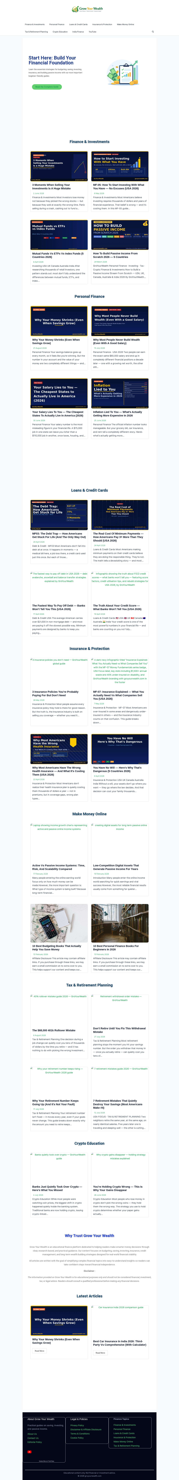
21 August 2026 (40, 348)
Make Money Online (125, 24)
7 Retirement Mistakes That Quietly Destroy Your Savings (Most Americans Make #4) (117, 1104)
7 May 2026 (99, 704)
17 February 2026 (40, 874)
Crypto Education (60, 32)
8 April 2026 (38, 262)
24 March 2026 (100, 262)
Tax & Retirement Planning (36, 32)
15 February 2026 (40, 954)
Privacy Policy (77, 1425)
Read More (39, 1351)
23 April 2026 (38, 779)
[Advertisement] (89, 119)
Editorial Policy (35, 1442)
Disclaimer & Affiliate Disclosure (86, 1429)
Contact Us (33, 1438)
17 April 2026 (38, 614)
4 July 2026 (38, 1195)
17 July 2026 (38, 1109)
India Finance (78, 32)
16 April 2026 (99, 614)
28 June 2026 (100, 1195)
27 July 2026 (99, 1037)
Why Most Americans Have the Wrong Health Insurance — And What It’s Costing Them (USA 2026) (58, 771)
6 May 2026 (99, 193)
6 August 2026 (39, 1035)
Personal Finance (56, 24)
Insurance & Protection (102, 24)
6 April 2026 (99, 776)
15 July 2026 (99, 348)
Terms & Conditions (80, 1433)
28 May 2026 (38, 700)
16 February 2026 (101, 874)
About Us (32, 1434)
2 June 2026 (38, 193)
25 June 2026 (100, 420)
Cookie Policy (77, 1438)
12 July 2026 (99, 1113)
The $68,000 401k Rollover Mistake (53, 1030)
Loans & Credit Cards (78, 24)
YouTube (92, 32)
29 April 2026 (38, 542)
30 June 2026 (39, 420)
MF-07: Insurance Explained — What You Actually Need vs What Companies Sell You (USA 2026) (118, 695)
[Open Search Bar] (152, 31)
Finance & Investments (35, 24)
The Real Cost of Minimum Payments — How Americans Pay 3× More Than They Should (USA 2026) (118, 537)
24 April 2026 (99, 545)
